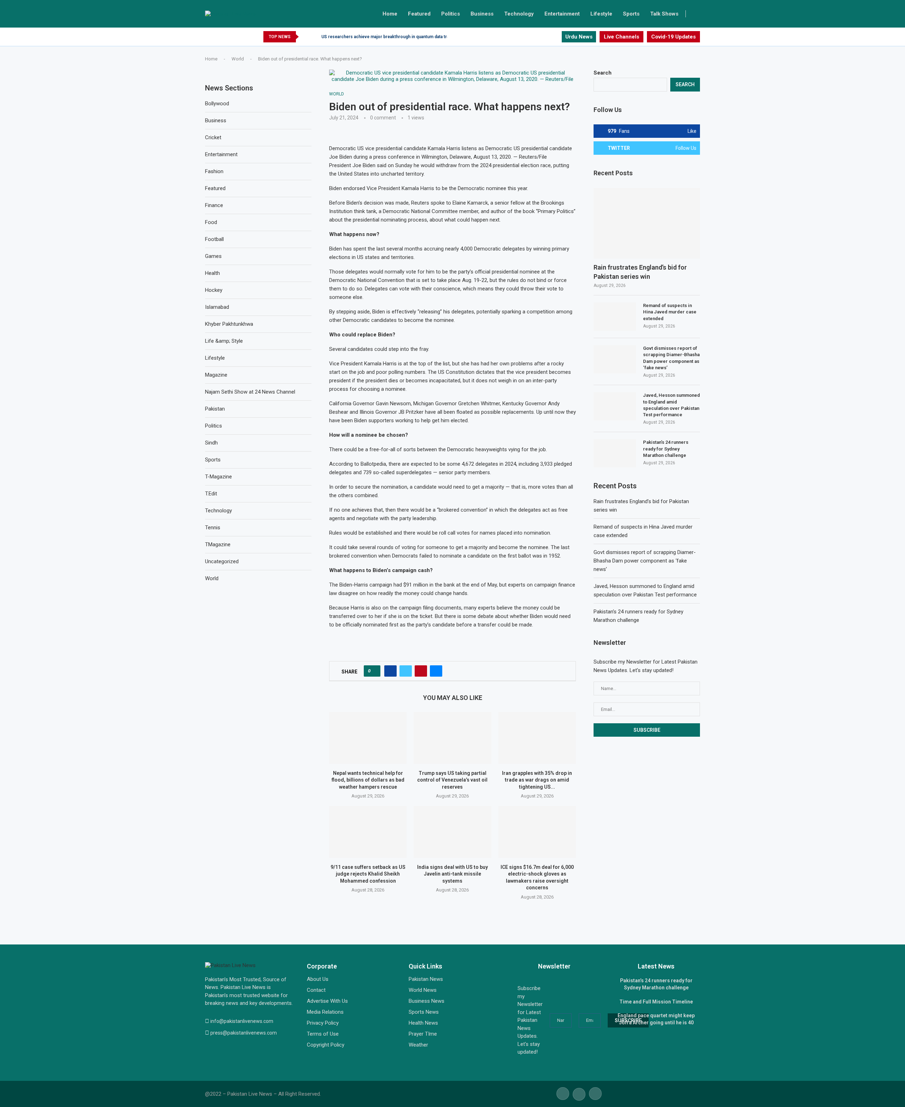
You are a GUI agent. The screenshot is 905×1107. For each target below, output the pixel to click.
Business (482, 14)
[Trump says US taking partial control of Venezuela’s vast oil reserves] (452, 738)
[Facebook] (539, 37)
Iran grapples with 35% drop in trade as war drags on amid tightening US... (537, 780)
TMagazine (217, 544)
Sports (631, 14)
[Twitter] (547, 37)
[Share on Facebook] (390, 671)
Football (214, 239)
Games (213, 256)
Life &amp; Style (224, 341)
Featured (419, 14)
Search (603, 73)
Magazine (216, 375)
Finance (214, 205)
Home (390, 14)
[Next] (315, 36)
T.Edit (211, 493)
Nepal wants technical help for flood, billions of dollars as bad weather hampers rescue (368, 780)
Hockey (213, 290)
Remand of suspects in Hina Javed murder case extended (669, 312)
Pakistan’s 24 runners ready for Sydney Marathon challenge (665, 449)
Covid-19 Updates (673, 37)
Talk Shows (664, 14)
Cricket (213, 137)
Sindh (211, 443)
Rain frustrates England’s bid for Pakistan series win (640, 272)
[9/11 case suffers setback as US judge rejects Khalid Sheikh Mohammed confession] (368, 832)
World (238, 58)
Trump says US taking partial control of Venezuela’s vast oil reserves (452, 780)
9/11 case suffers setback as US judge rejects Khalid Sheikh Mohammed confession (368, 874)
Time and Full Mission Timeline (656, 1002)
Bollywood (217, 103)
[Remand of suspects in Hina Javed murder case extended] (615, 316)
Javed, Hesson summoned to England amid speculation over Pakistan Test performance (671, 405)
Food (211, 222)
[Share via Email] (436, 671)
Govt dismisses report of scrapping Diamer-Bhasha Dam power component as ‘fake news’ (671, 358)
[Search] (696, 14)
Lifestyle (601, 14)
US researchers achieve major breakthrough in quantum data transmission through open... (411, 36)
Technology (519, 14)
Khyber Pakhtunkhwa (229, 324)
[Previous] (305, 36)
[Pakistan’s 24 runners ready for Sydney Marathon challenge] (615, 453)
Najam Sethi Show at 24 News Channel (250, 392)
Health (212, 273)
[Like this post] (374, 671)
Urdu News (578, 37)
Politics (450, 14)
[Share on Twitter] (405, 671)
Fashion (214, 171)
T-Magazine (218, 476)
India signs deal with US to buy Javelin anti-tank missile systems (452, 874)
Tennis (212, 527)
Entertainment (562, 14)
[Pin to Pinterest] (421, 671)
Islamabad (217, 307)
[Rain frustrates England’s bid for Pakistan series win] (647, 223)
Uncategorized (222, 561)
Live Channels (621, 37)
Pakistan (215, 409)
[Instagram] (556, 37)
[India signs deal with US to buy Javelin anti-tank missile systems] (452, 832)
